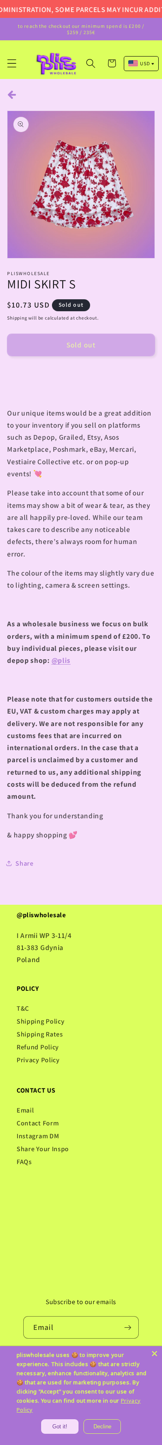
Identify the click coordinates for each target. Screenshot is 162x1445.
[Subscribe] (128, 1327)
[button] (11, 63)
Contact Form (38, 1123)
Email (25, 1110)
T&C (23, 1008)
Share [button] (24, 863)
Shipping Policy (40, 1021)
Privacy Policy (38, 1060)
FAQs (24, 1161)
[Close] (154, 1353)
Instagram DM (38, 1136)
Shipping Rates (40, 1034)
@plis (61, 660)
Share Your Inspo (43, 1149)
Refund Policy (38, 1047)
